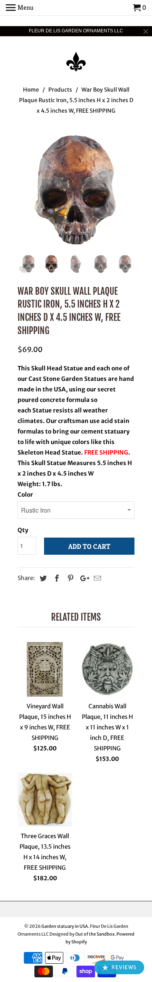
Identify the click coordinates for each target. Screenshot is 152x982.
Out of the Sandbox (95, 934)
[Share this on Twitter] (42, 578)
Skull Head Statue (56, 368)
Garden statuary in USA (64, 926)
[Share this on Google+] (82, 578)
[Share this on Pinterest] (69, 578)
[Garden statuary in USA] (76, 56)
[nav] (20, 8)
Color (25, 494)
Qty (23, 530)
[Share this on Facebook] (55, 578)
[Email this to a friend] (96, 578)
